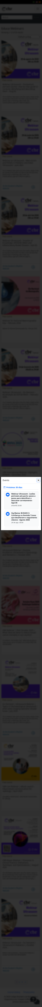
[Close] (38, 480)
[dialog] (21, 503)
